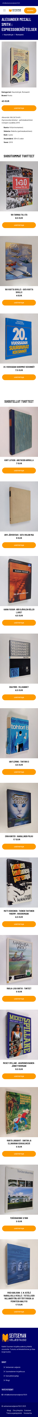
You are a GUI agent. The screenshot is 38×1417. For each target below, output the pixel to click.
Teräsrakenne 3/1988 (19, 1218)
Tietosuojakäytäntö (14, 1413)
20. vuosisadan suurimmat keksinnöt (19, 367)
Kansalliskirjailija (12, 1376)
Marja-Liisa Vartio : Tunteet (19, 988)
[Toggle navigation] (4, 10)
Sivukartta (28, 1413)
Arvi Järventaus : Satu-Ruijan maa (19, 534)
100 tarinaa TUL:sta (19, 214)
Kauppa (30, 10)
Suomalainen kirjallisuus (15, 1371)
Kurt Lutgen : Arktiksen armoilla (19, 460)
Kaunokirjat (9, 35)
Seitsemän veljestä (13, 1367)
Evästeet (27, 1410)
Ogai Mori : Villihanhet (19, 687)
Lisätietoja (19, 108)
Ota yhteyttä (18, 1410)
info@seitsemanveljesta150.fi (11, 3)
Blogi (8, 1380)
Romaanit (20, 35)
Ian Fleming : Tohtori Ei (19, 761)
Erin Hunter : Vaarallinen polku (19, 836)
